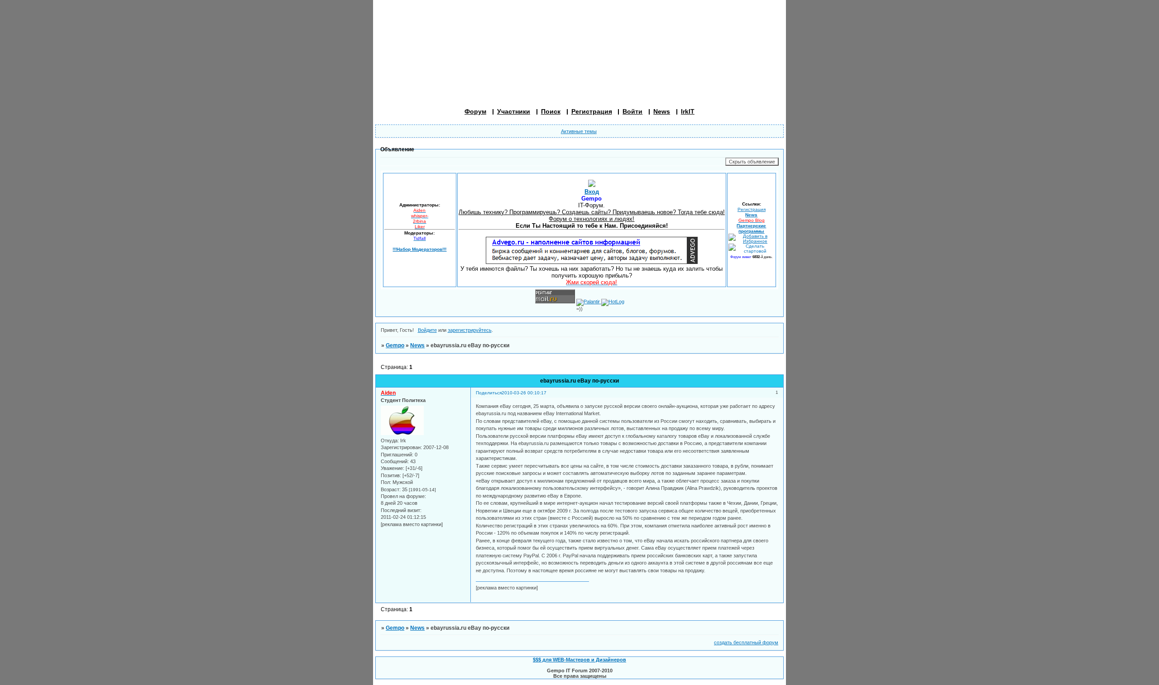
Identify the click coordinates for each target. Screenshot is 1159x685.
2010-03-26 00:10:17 (524, 392)
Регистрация (752, 209)
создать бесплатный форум (746, 642)
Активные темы (579, 131)
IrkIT (687, 111)
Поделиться (489, 392)
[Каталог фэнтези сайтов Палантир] (588, 301)
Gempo (395, 345)
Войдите (427, 330)
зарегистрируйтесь (470, 330)
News (661, 111)
